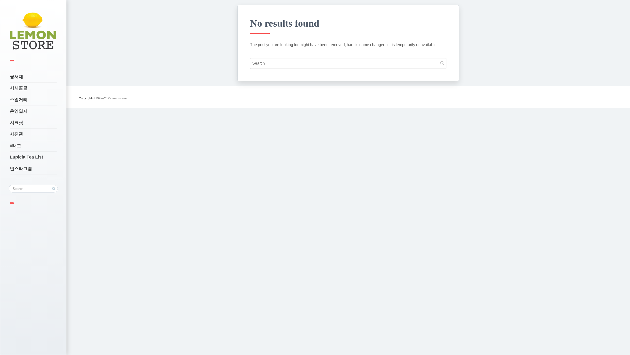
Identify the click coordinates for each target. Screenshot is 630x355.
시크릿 (16, 122)
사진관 (16, 134)
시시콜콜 (19, 88)
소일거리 (19, 99)
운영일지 (19, 111)
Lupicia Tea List (26, 157)
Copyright (85, 98)
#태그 (15, 145)
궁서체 (16, 76)
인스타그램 (21, 168)
